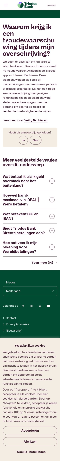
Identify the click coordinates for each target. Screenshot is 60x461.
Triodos (10, 282)
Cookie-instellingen (31, 451)
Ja (23, 140)
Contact (11, 318)
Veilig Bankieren (36, 120)
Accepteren (30, 430)
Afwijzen (30, 441)
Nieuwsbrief (14, 330)
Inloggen (51, 5)
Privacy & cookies (17, 324)
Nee (35, 140)
